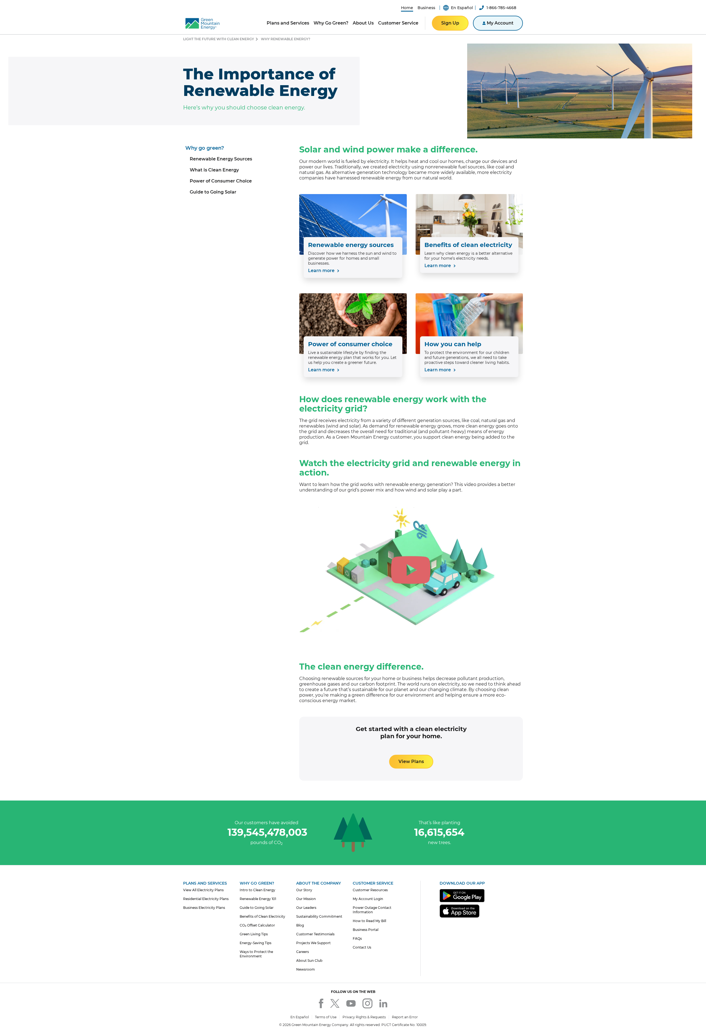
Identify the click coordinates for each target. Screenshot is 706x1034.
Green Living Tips (254, 934)
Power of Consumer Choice (221, 181)
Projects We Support (313, 943)
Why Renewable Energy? (285, 39)
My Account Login (368, 899)
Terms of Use (325, 1017)
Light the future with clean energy (218, 39)
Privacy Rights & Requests (364, 1017)
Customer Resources (370, 890)
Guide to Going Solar (213, 192)
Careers (302, 952)
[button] (407, 7)
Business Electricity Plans (204, 908)
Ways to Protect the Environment (256, 954)
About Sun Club (309, 960)
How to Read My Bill (369, 921)
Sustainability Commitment (319, 916)
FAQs (357, 938)
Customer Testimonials (315, 934)
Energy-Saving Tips (255, 943)
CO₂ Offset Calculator (257, 925)
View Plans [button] (411, 761)
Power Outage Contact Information (372, 910)
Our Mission (306, 899)
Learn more (322, 270)
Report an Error (405, 1017)
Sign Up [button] (450, 23)
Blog (300, 925)
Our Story (304, 890)
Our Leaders (306, 908)
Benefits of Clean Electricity (262, 916)
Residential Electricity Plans (206, 899)
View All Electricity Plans (203, 890)
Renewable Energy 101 (258, 899)
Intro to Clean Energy (257, 890)
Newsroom (305, 969)
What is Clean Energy (214, 170)
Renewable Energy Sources (221, 159)
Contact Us (362, 947)
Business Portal (365, 930)
